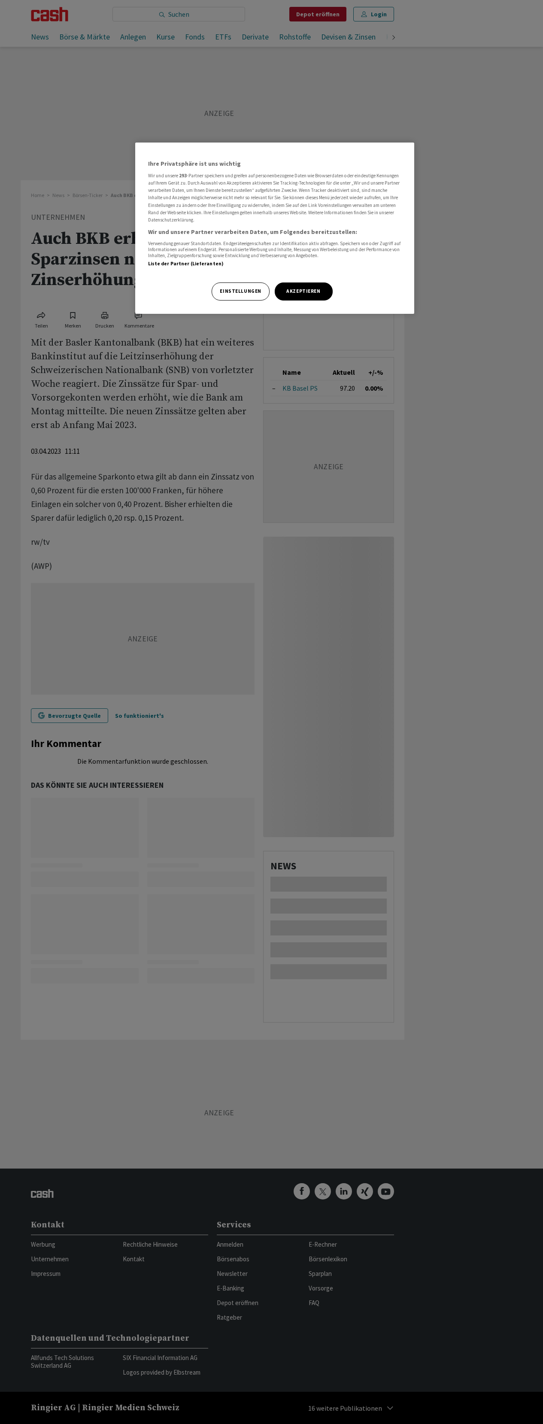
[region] (274, 228)
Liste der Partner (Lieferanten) (186, 264)
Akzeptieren (303, 291)
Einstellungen (240, 291)
